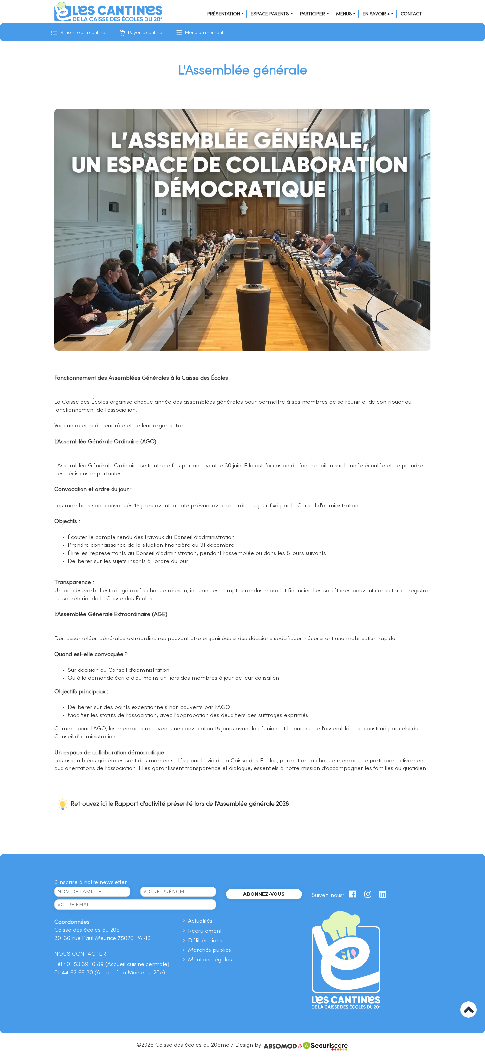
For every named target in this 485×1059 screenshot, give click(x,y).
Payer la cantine (144, 32)
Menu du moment (204, 32)
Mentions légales (210, 960)
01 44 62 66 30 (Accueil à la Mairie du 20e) (109, 973)
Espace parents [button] (270, 14)
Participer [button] (312, 14)
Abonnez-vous (264, 894)
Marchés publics (209, 950)
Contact (411, 14)
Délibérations (205, 941)
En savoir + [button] (376, 14)
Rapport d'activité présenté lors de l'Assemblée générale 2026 (202, 804)
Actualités (200, 921)
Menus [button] (344, 14)
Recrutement (205, 931)
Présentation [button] (223, 14)
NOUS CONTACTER (80, 954)
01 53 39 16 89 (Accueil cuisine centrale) (118, 964)
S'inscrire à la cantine (82, 32)
